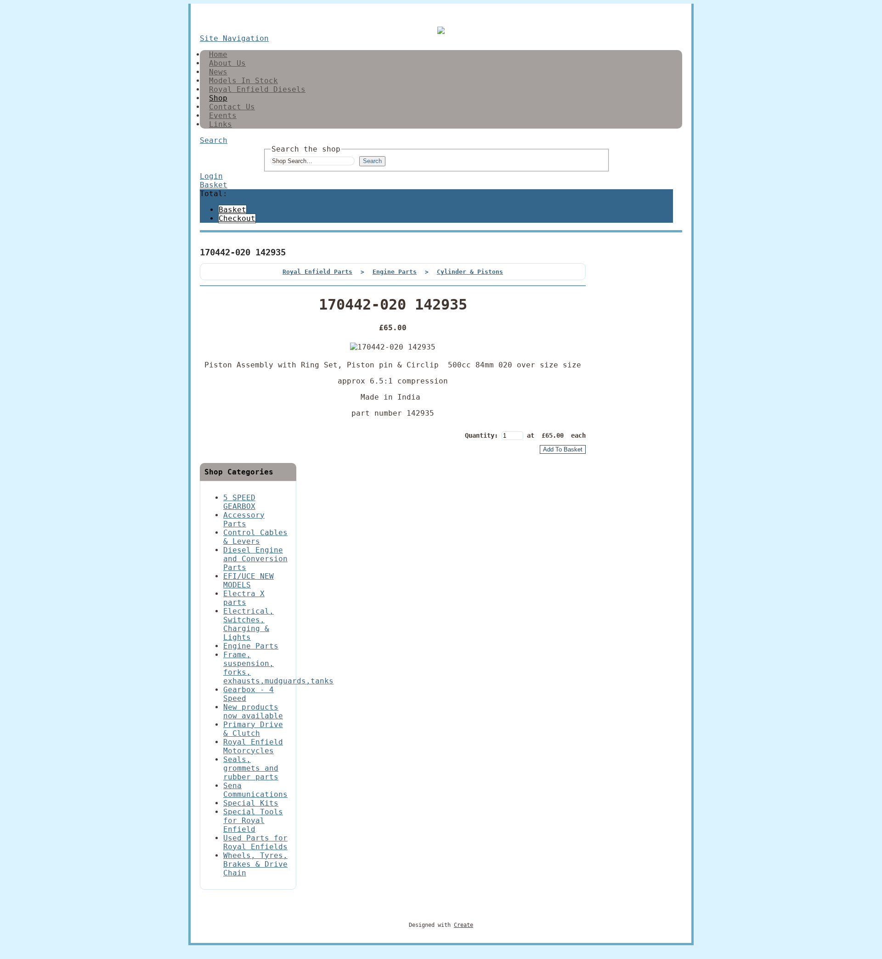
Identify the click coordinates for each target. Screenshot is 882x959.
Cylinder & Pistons (470, 271)
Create (463, 925)
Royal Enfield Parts (317, 271)
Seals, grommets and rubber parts (250, 768)
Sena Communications (255, 790)
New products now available (253, 711)
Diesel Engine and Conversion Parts (255, 559)
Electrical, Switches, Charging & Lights (248, 624)
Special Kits (250, 803)
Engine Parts (395, 271)
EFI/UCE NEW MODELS (248, 580)
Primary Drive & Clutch (253, 729)
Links (220, 124)
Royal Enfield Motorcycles (253, 746)
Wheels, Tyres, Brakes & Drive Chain (255, 864)
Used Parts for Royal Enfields (255, 842)
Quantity (479, 435)
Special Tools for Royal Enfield (253, 820)
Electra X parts (244, 598)
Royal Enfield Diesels (257, 89)
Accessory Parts (244, 519)
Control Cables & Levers (255, 537)
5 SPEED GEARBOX (239, 502)
